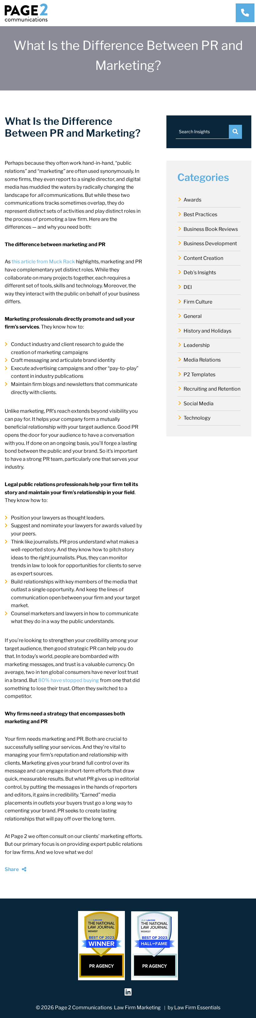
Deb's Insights (200, 272)
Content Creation (203, 258)
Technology (197, 418)
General (193, 316)
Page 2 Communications (83, 1008)
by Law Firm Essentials (194, 1008)
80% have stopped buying (68, 680)
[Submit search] (235, 132)
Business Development (210, 243)
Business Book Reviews (211, 229)
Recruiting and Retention (212, 389)
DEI (188, 287)
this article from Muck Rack (43, 262)
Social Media (199, 404)
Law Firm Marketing (137, 1008)
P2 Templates (199, 374)
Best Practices (200, 214)
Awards (192, 200)
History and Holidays (207, 331)
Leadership (197, 345)
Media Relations (202, 360)
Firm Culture (198, 302)
